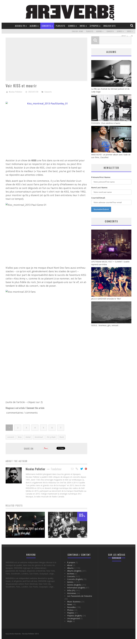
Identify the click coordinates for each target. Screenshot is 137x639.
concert (10, 437)
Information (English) (76, 587)
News (69, 604)
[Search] (132, 26)
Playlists (60, 25)
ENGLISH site (109, 25)
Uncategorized (73, 618)
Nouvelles (71, 607)
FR (132, 36)
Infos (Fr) (71, 590)
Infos (82, 25)
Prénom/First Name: (101, 177)
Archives (70, 573)
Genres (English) (74, 585)
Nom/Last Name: (99, 187)
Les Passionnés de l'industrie (79, 596)
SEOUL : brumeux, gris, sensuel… (105, 325)
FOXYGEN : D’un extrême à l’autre (105, 123)
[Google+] (86, 469)
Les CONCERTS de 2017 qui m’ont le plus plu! (26, 530)
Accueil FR (20, 25)
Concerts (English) (75, 579)
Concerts (46, 25)
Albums (33, 25)
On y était (51, 437)
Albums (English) (74, 571)
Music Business (74, 601)
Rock (62, 437)
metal (28, 437)
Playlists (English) (74, 615)
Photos (70, 610)
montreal (39, 437)
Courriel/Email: (98, 198)
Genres (71, 25)
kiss (20, 437)
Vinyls (69, 621)
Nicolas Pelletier (15, 91)
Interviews (71, 593)
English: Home (77, 31)
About (123, 36)
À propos (94, 25)
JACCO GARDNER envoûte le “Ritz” (106, 298)
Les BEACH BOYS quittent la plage (69, 530)
